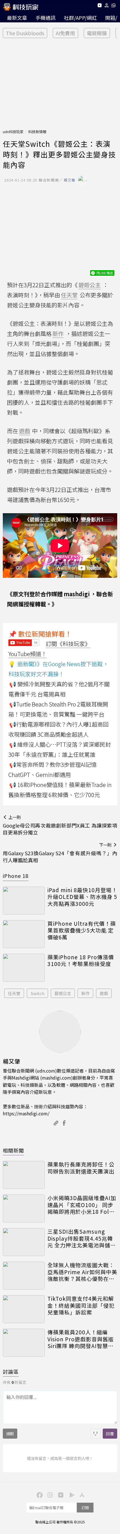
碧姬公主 (62, 993)
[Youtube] (99, 6)
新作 (85, 993)
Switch (37, 993)
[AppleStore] (81, 1494)
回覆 (110, 1433)
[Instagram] (49, 1494)
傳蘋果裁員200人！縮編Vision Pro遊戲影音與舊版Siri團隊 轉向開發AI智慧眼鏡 (80, 1339)
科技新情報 (37, 131)
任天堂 (14, 993)
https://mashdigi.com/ (26, 1113)
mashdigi (77, 594)
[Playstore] (71, 1494)
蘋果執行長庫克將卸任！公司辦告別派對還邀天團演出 (80, 1168)
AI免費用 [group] (65, 33)
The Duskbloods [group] (25, 33)
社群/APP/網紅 (80, 17)
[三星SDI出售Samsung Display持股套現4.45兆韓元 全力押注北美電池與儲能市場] (24, 1242)
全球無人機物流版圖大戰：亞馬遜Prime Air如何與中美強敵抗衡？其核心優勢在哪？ (82, 1272)
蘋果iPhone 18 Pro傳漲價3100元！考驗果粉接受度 (80, 960)
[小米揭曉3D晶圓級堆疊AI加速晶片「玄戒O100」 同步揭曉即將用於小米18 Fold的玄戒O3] (24, 1208)
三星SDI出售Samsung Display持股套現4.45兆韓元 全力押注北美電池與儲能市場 (81, 1238)
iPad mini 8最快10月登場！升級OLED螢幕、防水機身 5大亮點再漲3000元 (82, 897)
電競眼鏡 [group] (97, 33)
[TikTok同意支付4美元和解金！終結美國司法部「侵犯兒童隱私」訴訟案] (24, 1309)
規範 (10, 1433)
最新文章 (17, 17)
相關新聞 (13, 1150)
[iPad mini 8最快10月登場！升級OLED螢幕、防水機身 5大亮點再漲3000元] (24, 901)
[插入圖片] (95, 1434)
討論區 (11, 1371)
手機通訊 (45, 17)
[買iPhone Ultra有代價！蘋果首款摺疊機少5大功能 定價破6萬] (24, 934)
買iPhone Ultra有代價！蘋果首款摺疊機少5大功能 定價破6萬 (81, 930)
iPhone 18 (15, 875)
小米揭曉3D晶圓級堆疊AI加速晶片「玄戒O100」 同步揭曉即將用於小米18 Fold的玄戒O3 (81, 1204)
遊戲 (104, 993)
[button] (106, 6)
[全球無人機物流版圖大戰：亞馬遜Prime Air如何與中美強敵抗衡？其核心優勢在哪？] (24, 1276)
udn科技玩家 (13, 131)
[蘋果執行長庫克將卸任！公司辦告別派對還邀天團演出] (24, 1175)
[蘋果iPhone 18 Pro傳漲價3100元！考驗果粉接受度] (24, 968)
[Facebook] (39, 1494)
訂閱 (85, 1507)
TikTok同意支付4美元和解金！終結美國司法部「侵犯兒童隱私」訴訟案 (80, 1305)
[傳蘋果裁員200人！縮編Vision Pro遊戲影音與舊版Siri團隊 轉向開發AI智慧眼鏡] (24, 1343)
